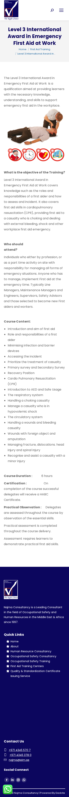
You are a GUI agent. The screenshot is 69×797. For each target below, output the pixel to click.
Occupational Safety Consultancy (33, 656)
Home (15, 641)
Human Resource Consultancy (31, 651)
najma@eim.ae (19, 760)
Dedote (60, 793)
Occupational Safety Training (30, 661)
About (15, 646)
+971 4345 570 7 (20, 750)
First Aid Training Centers (27, 666)
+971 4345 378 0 (20, 755)
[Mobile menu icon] (61, 10)
